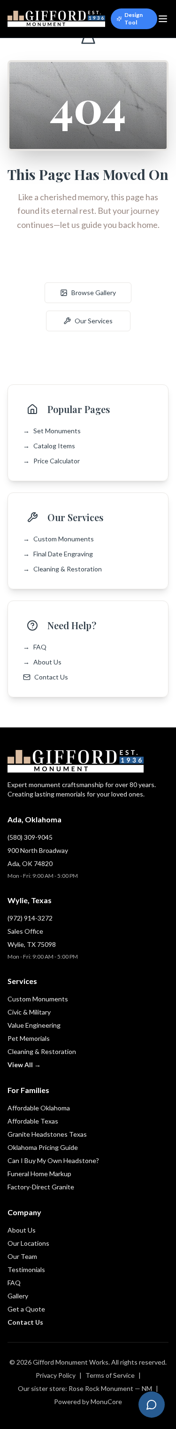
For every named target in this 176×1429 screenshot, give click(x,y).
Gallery (18, 1296)
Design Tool (133, 18)
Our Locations (28, 1243)
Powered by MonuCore (88, 1402)
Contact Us (51, 677)
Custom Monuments (58, 539)
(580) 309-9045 (30, 837)
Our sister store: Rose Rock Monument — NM (85, 1388)
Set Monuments (52, 431)
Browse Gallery (93, 293)
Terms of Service (110, 1375)
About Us (42, 662)
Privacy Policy (56, 1375)
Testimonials (26, 1269)
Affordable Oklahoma (39, 1108)
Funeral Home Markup (39, 1174)
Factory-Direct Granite (41, 1187)
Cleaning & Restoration (62, 569)
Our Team (22, 1256)
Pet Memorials (29, 1038)
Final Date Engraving (58, 554)
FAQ (34, 647)
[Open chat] (151, 1404)
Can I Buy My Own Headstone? (53, 1160)
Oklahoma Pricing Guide (43, 1147)
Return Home (94, 264)
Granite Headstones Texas (47, 1134)
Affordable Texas (33, 1121)
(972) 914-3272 (30, 918)
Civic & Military (29, 1012)
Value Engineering (34, 1025)
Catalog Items (49, 446)
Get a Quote (26, 1309)
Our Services (94, 321)
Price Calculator (51, 461)
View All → (24, 1065)
